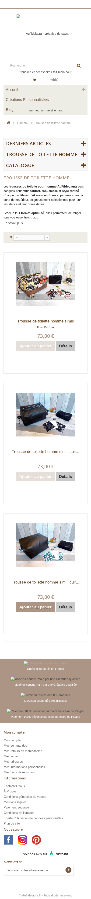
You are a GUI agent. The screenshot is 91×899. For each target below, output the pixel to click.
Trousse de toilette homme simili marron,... (45, 324)
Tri (10, 237)
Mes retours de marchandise (23, 751)
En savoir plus (13, 223)
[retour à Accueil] (8, 123)
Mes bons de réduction (19, 772)
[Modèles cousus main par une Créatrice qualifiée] (45, 679)
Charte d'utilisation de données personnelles (33, 818)
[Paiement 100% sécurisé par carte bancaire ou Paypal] (45, 711)
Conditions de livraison (19, 813)
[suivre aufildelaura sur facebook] (8, 840)
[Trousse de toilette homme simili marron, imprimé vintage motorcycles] (45, 284)
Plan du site (12, 823)
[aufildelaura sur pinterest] (36, 840)
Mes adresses (13, 761)
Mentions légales (15, 802)
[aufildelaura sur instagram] (22, 840)
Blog (10, 110)
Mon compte (12, 740)
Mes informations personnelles (24, 767)
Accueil (12, 90)
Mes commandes (15, 745)
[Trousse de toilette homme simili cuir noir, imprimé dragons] (45, 415)
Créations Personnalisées (27, 100)
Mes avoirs (11, 756)
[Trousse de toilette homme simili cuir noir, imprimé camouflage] (45, 545)
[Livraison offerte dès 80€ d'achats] (45, 695)
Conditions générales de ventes (25, 796)
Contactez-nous (14, 786)
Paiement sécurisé (16, 807)
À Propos (10, 791)
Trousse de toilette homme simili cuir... (45, 452)
